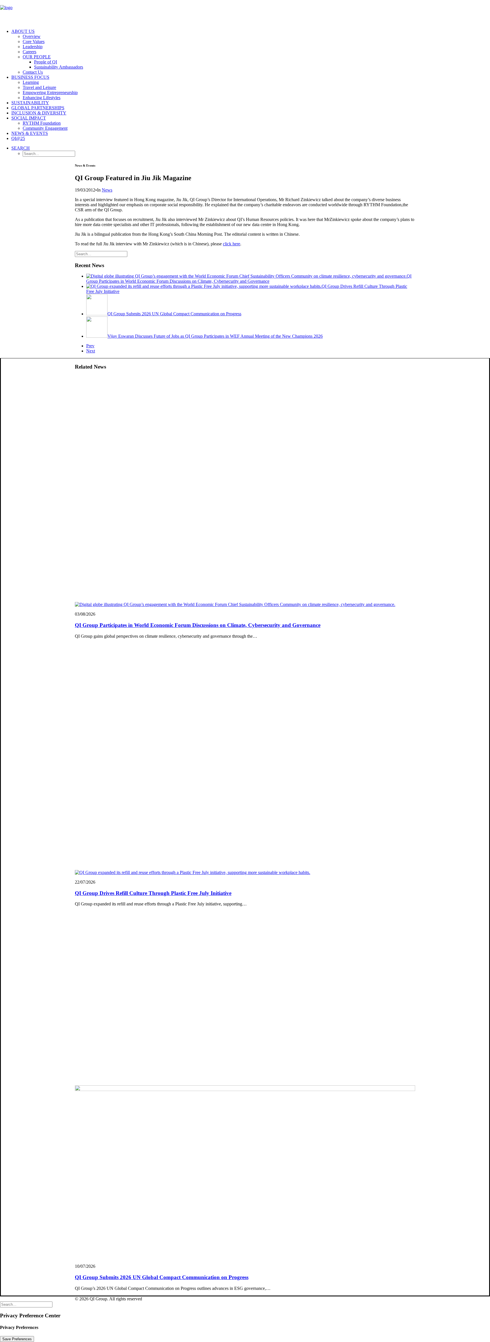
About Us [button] (23, 31)
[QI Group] (245, 12)
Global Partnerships (37, 107)
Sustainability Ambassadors (58, 67)
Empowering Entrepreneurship (50, 92)
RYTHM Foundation (42, 123)
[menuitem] (250, 52)
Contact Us (33, 72)
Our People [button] (37, 56)
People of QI (45, 61)
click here (231, 243)
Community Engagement (45, 128)
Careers (29, 51)
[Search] (101, 253)
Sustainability (30, 102)
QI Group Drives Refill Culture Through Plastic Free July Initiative (153, 893)
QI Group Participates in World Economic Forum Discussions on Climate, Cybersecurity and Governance (197, 625)
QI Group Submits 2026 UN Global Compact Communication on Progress (161, 1277)
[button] (20, 148)
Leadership (33, 46)
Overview (32, 36)
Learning (31, 82)
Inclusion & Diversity (38, 112)
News (107, 190)
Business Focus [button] (30, 77)
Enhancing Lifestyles (41, 97)
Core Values (34, 41)
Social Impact (28, 118)
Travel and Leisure (39, 87)
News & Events (29, 133)
